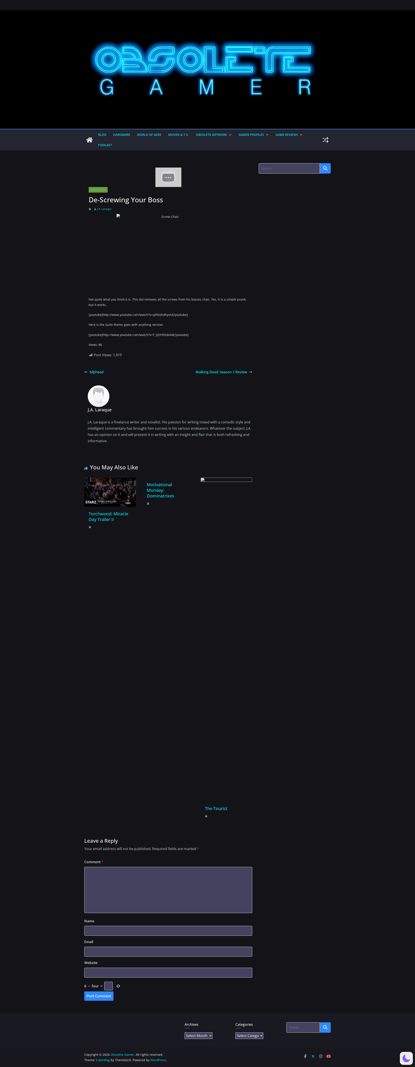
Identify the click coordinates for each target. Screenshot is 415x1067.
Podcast (105, 145)
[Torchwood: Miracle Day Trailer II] (110, 480)
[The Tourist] (226, 480)
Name (89, 921)
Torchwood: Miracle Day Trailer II (108, 516)
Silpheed (96, 372)
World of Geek (149, 135)
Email (88, 941)
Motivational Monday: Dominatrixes (160, 490)
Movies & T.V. (178, 135)
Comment (93, 862)
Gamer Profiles (251, 135)
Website (90, 962)
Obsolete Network (211, 135)
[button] (229, 135)
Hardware (121, 135)
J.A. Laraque (104, 209)
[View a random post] (325, 140)
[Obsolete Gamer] (89, 140)
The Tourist (216, 808)
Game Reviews (287, 135)
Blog (102, 135)
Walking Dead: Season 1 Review (221, 372)
